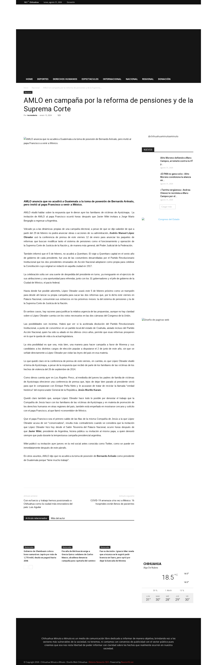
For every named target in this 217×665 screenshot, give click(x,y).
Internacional (112, 79)
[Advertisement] (108, 51)
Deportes (42, 79)
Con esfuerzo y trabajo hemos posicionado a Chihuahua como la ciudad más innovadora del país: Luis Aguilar (48, 504)
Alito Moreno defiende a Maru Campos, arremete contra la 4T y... (176, 161)
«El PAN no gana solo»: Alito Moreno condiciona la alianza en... (175, 177)
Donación (71, 2)
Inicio (26, 87)
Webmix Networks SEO (99, 662)
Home (29, 79)
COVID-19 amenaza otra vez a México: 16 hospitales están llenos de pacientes (112, 502)
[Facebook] (191, 2)
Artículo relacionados (36, 518)
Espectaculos (90, 79)
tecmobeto (32, 115)
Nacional (132, 79)
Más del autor (58, 518)
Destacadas (29, 547)
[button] (186, 2)
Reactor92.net (127, 662)
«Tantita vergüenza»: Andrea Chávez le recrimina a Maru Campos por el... (175, 193)
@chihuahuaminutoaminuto (163, 136)
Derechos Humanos (65, 79)
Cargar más (166, 206)
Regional (148, 79)
